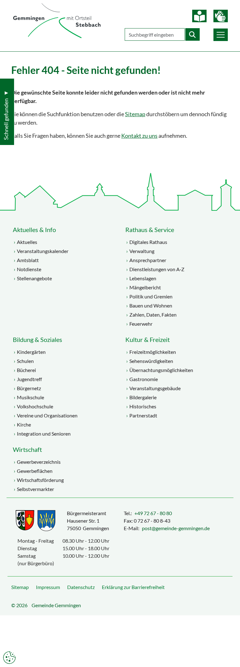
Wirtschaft (27, 449)
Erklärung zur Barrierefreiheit (133, 587)
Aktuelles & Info (34, 229)
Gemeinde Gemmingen (56, 605)
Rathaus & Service (149, 229)
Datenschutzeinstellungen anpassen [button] (9, 657)
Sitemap (135, 114)
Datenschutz (81, 587)
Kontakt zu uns (139, 135)
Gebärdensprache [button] (220, 16)
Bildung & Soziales (37, 339)
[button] (220, 34)
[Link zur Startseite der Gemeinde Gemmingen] (57, 21)
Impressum (48, 587)
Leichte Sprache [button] (199, 16)
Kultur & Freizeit (147, 339)
